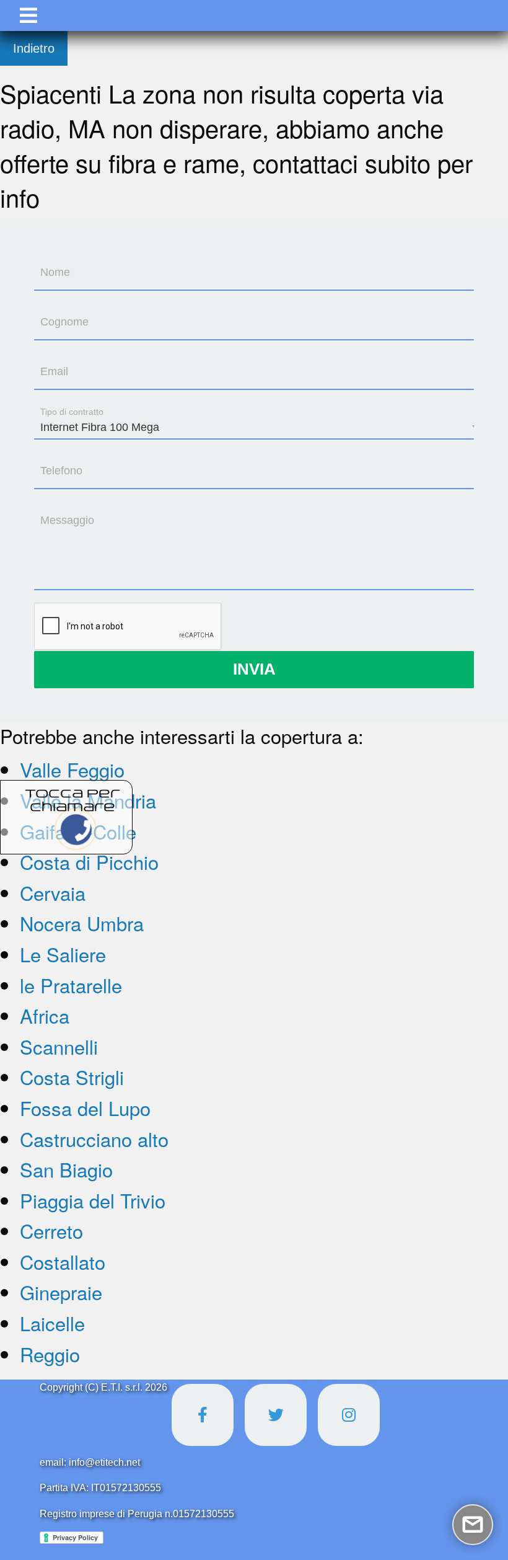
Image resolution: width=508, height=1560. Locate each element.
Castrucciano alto (94, 1139)
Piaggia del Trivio (92, 1200)
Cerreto (51, 1230)
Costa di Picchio (89, 861)
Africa (44, 1015)
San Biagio (66, 1169)
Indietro (34, 48)
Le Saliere (63, 954)
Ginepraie (61, 1292)
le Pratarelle (71, 985)
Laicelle (52, 1323)
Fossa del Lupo (85, 1108)
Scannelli (59, 1046)
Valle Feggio (72, 769)
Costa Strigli (72, 1077)
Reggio (50, 1354)
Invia (254, 669)
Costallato (62, 1261)
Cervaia (52, 892)
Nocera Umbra (82, 923)
